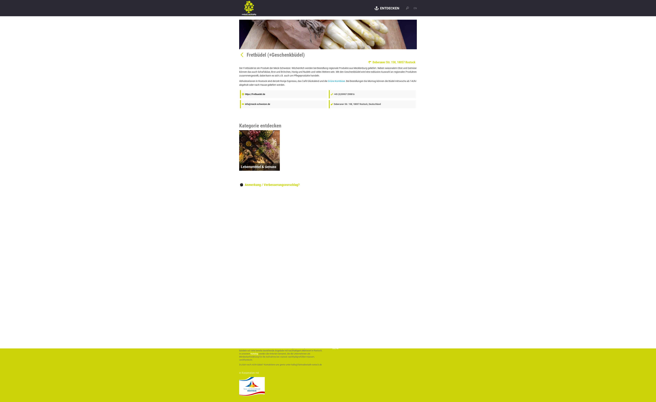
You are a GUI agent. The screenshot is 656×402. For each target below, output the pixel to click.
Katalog (254, 353)
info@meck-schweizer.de (257, 104)
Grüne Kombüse (336, 81)
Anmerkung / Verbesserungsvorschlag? (272, 185)
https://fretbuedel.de (255, 94)
